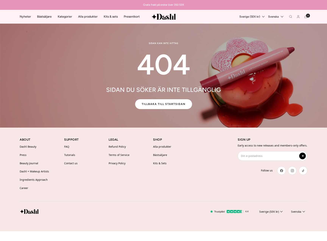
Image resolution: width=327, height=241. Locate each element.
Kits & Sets (160, 163)
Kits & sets (111, 16)
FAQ (66, 146)
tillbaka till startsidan (163, 104)
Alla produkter (88, 16)
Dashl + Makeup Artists (34, 171)
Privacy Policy (117, 163)
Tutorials (69, 155)
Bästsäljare (44, 16)
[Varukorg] (305, 16)
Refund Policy (117, 146)
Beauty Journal (29, 163)
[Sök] (290, 16)
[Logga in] (298, 16)
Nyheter (25, 16)
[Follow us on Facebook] (281, 170)
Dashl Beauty (28, 146)
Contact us (71, 163)
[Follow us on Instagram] (292, 170)
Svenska (273, 16)
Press (23, 155)
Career (24, 188)
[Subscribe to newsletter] (302, 156)
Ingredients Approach (34, 179)
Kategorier (65, 16)
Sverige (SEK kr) (249, 16)
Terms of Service (119, 155)
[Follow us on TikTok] (303, 170)
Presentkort (132, 16)
